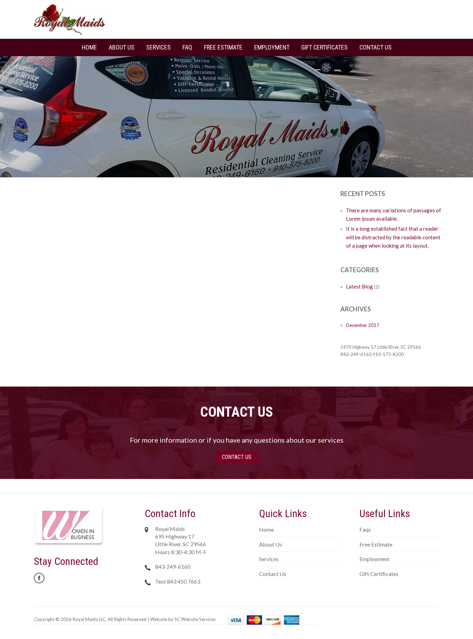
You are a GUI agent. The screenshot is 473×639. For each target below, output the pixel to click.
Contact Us (375, 47)
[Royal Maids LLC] (69, 19)
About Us (121, 47)
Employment (271, 47)
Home (89, 47)
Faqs (365, 529)
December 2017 (362, 325)
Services (158, 47)
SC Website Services (195, 619)
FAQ (187, 47)
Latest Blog (359, 286)
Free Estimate (223, 47)
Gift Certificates (324, 47)
